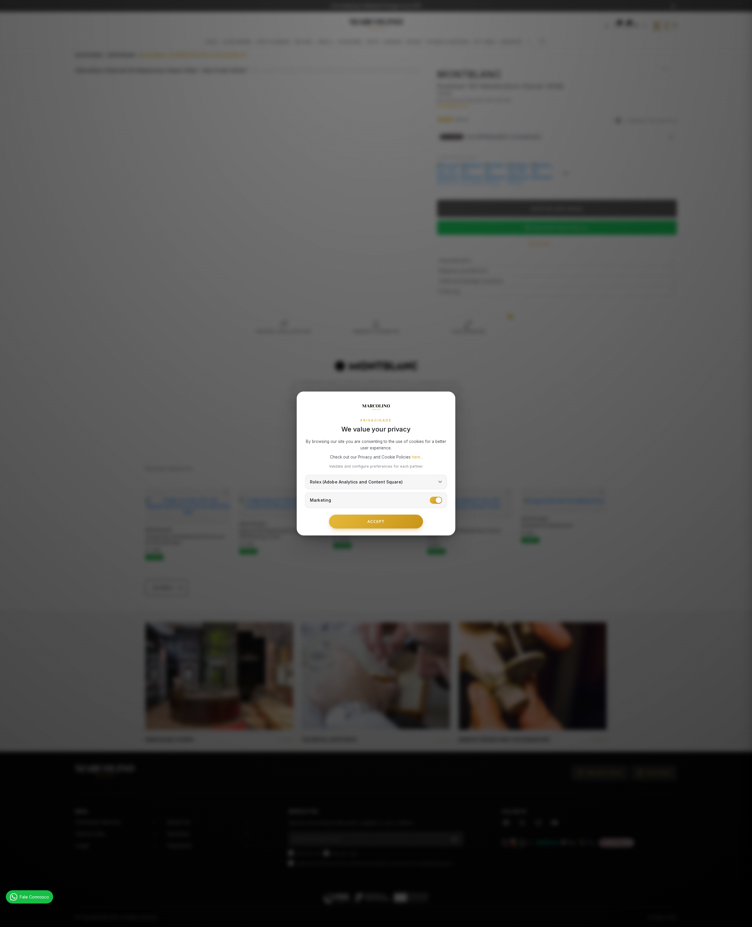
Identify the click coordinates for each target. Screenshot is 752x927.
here (417, 457)
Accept (376, 521)
